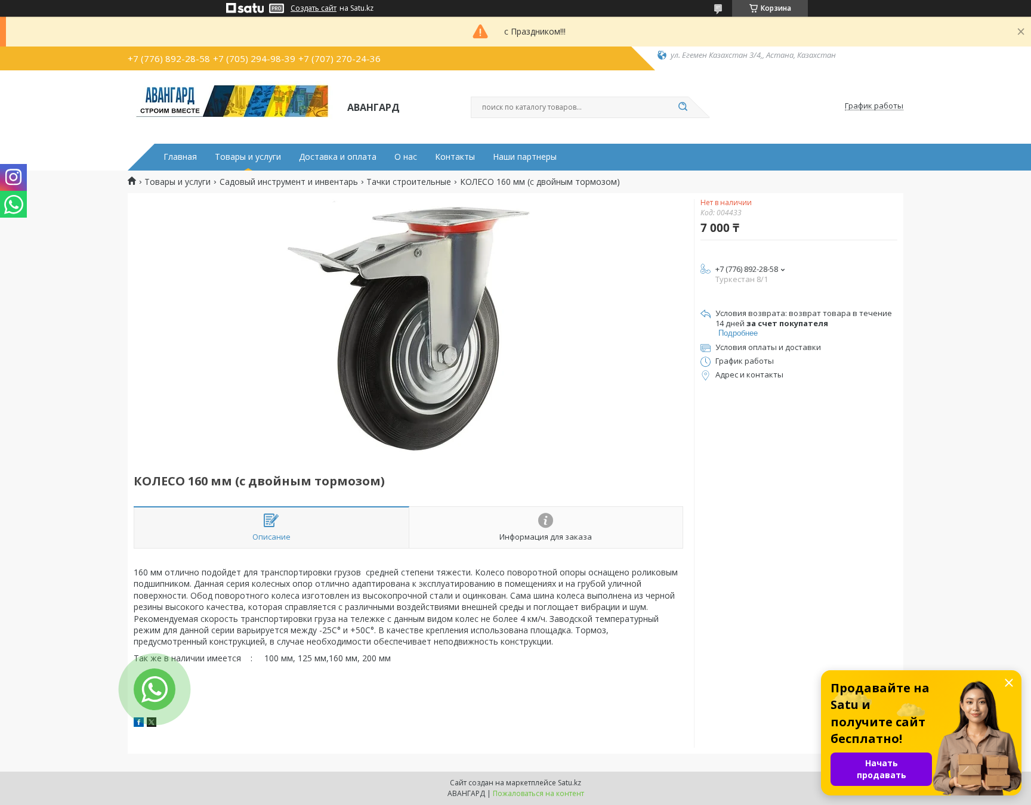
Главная (180, 157)
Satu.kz (569, 783)
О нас (405, 157)
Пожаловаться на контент (538, 793)
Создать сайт (314, 8)
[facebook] (139, 723)
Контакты (455, 157)
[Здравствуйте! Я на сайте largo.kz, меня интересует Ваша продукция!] (154, 689)
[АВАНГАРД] (232, 106)
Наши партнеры (525, 157)
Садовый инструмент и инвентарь (289, 182)
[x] (151, 723)
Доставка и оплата (337, 157)
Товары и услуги (248, 157)
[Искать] (682, 107)
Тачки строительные (408, 182)
